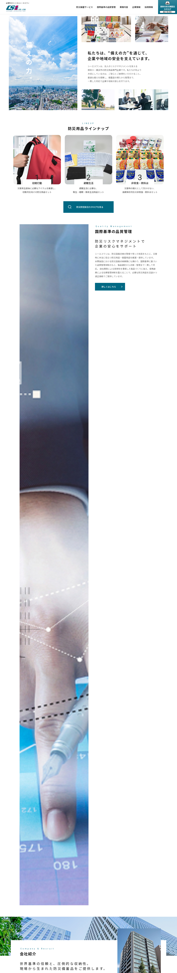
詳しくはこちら (108, 286)
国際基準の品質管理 (106, 7)
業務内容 (124, 7)
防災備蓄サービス (84, 7)
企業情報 (136, 7)
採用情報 (149, 7)
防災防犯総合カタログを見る (89, 207)
